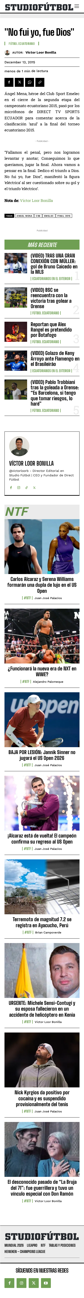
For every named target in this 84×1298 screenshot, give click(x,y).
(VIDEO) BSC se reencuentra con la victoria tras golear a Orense (51, 298)
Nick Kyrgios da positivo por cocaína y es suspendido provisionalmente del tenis (42, 1098)
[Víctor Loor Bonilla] (8, 52)
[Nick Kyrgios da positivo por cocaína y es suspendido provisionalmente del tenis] (42, 1062)
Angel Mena (24, 216)
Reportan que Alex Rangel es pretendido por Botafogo (51, 329)
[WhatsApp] (29, 82)
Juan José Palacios (48, 598)
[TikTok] (26, 486)
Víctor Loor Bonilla (41, 52)
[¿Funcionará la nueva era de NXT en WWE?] (42, 638)
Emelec (49, 216)
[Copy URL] (39, 82)
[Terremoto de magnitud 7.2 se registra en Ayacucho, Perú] (42, 889)
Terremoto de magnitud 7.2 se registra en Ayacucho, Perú (42, 922)
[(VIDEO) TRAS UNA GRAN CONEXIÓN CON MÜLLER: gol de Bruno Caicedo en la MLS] (15, 263)
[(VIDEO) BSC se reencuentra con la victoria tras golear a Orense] (15, 297)
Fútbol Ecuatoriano (45, 313)
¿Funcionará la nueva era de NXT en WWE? (42, 671)
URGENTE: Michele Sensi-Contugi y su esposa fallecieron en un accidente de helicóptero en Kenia (42, 1009)
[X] (19, 82)
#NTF (27, 598)
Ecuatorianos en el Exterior (51, 278)
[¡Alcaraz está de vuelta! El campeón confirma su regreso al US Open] (42, 806)
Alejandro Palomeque (48, 681)
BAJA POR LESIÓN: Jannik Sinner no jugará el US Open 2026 (42, 755)
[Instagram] (18, 486)
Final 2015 (64, 216)
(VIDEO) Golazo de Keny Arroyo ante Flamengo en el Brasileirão (55, 358)
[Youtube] (46, 1283)
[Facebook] (8, 82)
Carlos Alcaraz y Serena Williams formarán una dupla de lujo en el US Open (42, 585)
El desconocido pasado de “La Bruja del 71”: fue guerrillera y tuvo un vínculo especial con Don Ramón (42, 1188)
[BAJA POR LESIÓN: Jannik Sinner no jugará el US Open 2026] (42, 722)
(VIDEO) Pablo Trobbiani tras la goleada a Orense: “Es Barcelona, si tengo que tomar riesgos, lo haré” (55, 393)
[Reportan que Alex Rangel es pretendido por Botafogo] (15, 332)
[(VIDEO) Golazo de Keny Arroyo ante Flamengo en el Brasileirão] (15, 360)
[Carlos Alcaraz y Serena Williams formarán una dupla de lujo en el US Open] (42, 549)
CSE (38, 216)
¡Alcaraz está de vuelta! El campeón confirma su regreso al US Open (42, 838)
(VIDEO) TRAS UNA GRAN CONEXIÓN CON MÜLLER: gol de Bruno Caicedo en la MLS (54, 264)
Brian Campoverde (48, 932)
